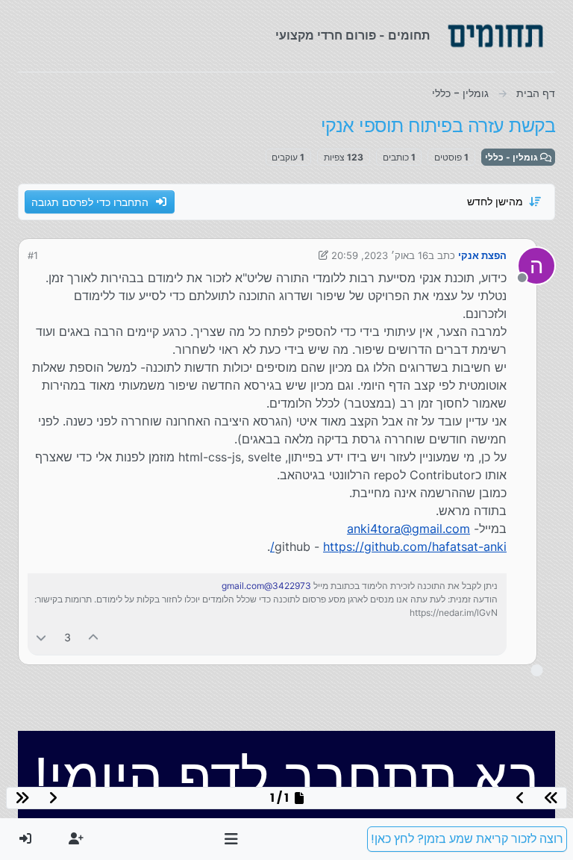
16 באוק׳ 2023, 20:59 (379, 255)
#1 (33, 255)
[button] (231, 839)
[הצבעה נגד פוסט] (41, 637)
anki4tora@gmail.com (408, 528)
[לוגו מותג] (495, 36)
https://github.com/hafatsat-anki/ (388, 546)
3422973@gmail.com (266, 585)
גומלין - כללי (512, 157)
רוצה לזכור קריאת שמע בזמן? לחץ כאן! (467, 838)
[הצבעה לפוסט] (94, 637)
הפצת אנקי (482, 255)
